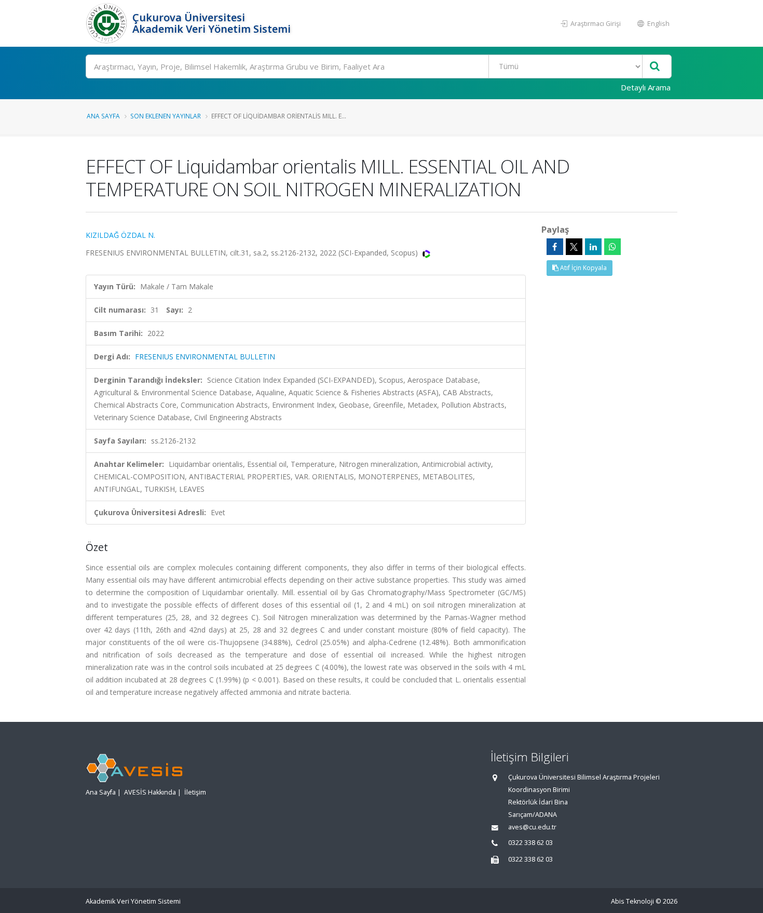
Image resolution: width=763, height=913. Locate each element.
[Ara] (654, 66)
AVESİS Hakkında (150, 792)
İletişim (195, 792)
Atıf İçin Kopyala (582, 267)
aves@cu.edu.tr (532, 827)
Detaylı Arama (646, 87)
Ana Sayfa (103, 116)
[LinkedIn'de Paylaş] (593, 246)
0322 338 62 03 (530, 842)
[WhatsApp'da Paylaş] (612, 246)
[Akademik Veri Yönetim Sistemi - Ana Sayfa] (108, 23)
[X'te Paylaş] (574, 246)
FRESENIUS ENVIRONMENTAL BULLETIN (205, 356)
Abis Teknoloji (632, 901)
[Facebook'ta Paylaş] (555, 246)
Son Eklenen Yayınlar (165, 116)
